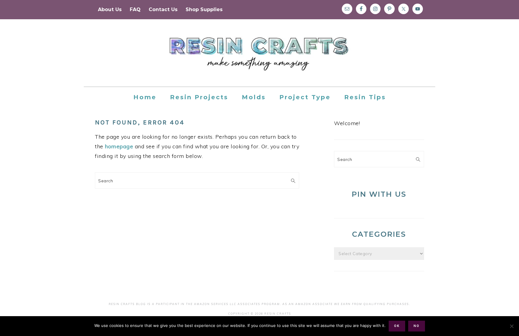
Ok (397, 326)
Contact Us (163, 9)
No (417, 326)
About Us (110, 9)
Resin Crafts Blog (259, 58)
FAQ (135, 9)
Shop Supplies (204, 9)
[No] (511, 326)
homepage (119, 146)
